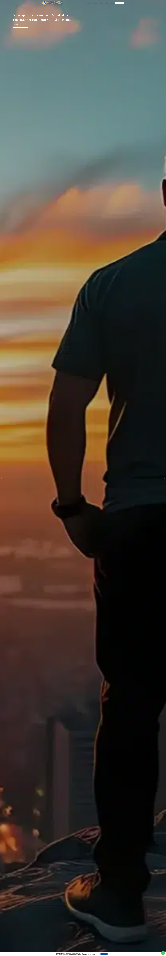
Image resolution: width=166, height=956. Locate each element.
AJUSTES (93, 954)
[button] (1, 478)
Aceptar (104, 954)
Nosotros (89, 3)
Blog (107, 3)
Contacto (112, 3)
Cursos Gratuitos (119, 3)
